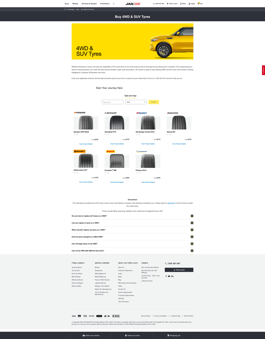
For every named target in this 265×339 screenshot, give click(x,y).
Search (153, 102)
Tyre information (123, 302)
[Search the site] (113, 3)
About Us (121, 267)
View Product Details (86, 144)
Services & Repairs (89, 3)
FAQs (120, 286)
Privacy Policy (145, 316)
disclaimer (171, 203)
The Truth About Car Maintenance (101, 293)
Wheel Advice (76, 277)
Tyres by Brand (77, 267)
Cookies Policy (175, 316)
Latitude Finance (147, 281)
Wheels (75, 3)
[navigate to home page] (135, 4)
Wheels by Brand (77, 280)
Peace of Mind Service (102, 280)
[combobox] (135, 102)
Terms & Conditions (160, 316)
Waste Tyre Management (103, 289)
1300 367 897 (174, 263)
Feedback (263, 70)
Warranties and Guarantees (127, 283)
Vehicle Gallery (76, 286)
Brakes (97, 267)
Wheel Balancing (100, 277)
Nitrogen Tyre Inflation (102, 286)
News (120, 277)
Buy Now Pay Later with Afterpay (149, 271)
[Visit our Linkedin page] (172, 276)
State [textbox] (128, 102)
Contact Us (121, 289)
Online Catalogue (77, 283)
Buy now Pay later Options (150, 267)
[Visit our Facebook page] (166, 276)
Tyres (66, 3)
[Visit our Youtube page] (169, 276)
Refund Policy (188, 316)
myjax (120, 273)
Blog (119, 280)
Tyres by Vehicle (77, 273)
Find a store (180, 270)
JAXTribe (121, 298)
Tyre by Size (76, 270)
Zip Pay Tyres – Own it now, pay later (151, 277)
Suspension (99, 270)
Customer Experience (125, 270)
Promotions (104, 3)
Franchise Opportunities (126, 295)
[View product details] (86, 128)
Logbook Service (100, 283)
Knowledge (71, 9)
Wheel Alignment (100, 273)
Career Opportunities (125, 292)
